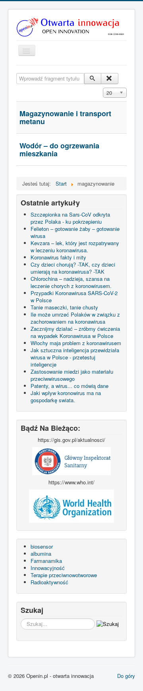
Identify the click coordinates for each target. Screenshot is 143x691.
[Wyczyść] (109, 78)
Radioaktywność (49, 582)
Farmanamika (46, 560)
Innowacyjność (48, 568)
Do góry (126, 675)
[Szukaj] (92, 78)
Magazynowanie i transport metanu (65, 117)
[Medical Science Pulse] (71, 460)
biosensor (42, 546)
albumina (41, 553)
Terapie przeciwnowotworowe (64, 575)
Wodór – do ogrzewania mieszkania (59, 149)
